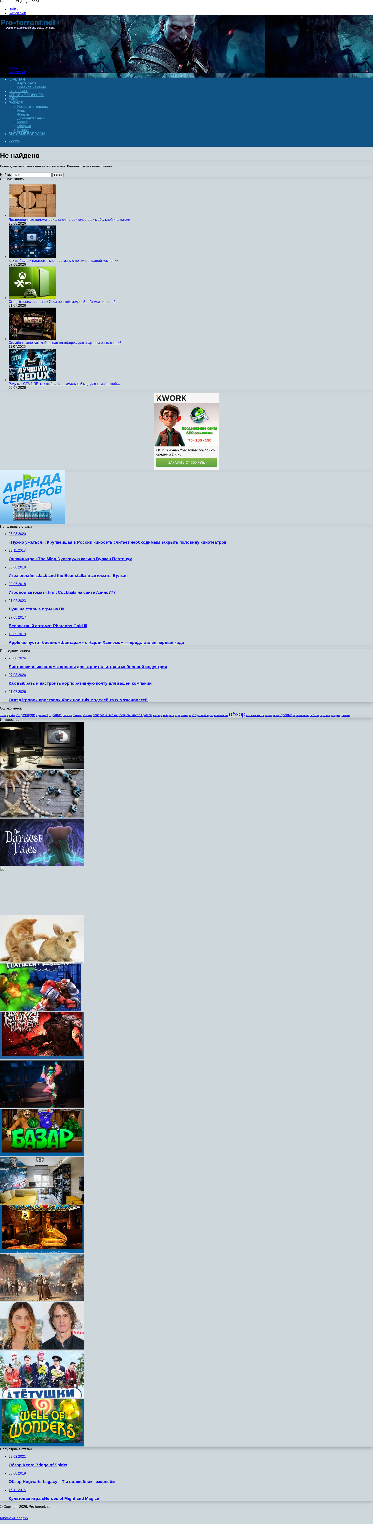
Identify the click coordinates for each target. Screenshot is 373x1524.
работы (314, 715)
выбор (157, 715)
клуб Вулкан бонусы (201, 715)
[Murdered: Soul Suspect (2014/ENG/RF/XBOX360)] (42, 913)
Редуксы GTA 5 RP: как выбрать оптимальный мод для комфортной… (64, 384)
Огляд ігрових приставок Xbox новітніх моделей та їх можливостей (62, 301)
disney (4, 715)
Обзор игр (18, 91)
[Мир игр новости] (28, 61)
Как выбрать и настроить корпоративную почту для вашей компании (63, 260)
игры (184, 715)
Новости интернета (32, 106)
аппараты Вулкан (106, 715)
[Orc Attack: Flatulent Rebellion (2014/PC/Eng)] (40, 1010)
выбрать (168, 715)
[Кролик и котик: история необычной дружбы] (42, 961)
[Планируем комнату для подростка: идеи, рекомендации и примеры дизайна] (42, 1203)
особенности (255, 715)
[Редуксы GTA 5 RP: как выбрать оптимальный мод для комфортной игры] (32, 380)
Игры (21, 110)
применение (301, 715)
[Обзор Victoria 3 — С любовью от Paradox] (42, 1300)
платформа (272, 715)
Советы (87, 715)
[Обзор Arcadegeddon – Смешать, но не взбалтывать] (42, 1106)
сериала (325, 715)
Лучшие (55, 715)
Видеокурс (25, 715)
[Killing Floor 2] (42, 1058)
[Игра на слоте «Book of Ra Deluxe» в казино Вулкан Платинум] (42, 1252)
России (67, 715)
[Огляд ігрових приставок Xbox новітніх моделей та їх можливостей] (32, 298)
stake (12, 715)
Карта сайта (26, 83)
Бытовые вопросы (27, 134)
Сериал (77, 715)
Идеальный (42, 715)
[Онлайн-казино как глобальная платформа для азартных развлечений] (32, 339)
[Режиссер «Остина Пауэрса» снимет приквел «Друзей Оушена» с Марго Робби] (42, 1348)
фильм (345, 715)
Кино (13, 99)
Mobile (22, 122)
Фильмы (23, 114)
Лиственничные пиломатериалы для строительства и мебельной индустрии (69, 219)
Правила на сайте (31, 87)
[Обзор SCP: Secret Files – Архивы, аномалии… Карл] (42, 768)
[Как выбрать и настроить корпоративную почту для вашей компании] (32, 257)
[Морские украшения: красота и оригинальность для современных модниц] (42, 816)
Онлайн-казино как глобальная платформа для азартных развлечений (65, 342)
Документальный (31, 118)
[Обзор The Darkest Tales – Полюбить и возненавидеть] (42, 865)
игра (177, 715)
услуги (335, 715)
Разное (16, 103)
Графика (24, 126)
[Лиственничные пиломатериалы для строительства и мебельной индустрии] (32, 215)
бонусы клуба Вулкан (135, 715)
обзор (237, 714)
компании (221, 715)
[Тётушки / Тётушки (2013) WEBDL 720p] (42, 1397)
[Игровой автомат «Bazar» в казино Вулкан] (42, 1155)
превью (286, 715)
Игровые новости (26, 95)
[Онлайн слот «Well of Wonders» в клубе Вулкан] (42, 1445)
